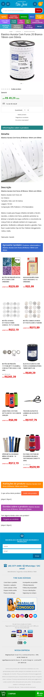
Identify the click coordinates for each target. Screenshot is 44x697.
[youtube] (31, 616)
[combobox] (22, 10)
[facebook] (9, 616)
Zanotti (4, 92)
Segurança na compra (29, 593)
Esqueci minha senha (10, 590)
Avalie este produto (30, 493)
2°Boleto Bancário (28, 585)
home (11, 31)
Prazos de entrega (9, 593)
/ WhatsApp (28, 566)
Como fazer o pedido (10, 582)
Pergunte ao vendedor (11, 519)
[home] (21, 6)
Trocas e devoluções (29, 590)
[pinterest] (18, 616)
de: (3, 374)
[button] (21, 83)
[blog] (13, 616)
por (24, 287)
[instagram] (22, 616)
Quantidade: (19, 110)
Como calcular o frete (10, 588)
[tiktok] (26, 616)
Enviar (37, 556)
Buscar (39, 10)
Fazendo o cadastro (10, 585)
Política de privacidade (30, 588)
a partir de (5, 287)
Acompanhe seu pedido (30, 582)
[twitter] (35, 616)
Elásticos (18, 31)
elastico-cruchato (29, 31)
